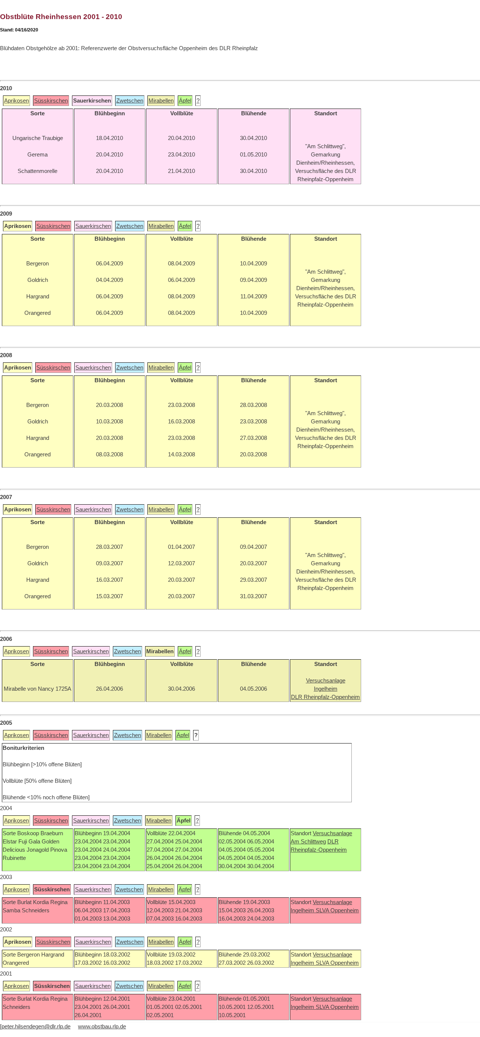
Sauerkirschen (93, 226)
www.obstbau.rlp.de (102, 1027)
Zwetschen (129, 101)
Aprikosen (16, 101)
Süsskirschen (51, 101)
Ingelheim (303, 910)
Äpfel (185, 101)
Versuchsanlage (332, 833)
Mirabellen (161, 101)
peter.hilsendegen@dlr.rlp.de (36, 1027)
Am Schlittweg (308, 842)
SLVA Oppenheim (337, 910)
